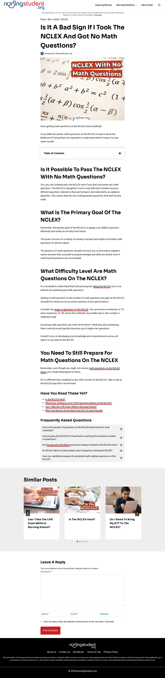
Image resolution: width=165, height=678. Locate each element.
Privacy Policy (111, 652)
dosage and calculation (58, 445)
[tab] (77, 541)
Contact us (64, 652)
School (56, 19)
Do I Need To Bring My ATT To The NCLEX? (122, 523)
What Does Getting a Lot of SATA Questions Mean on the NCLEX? (78, 403)
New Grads (147, 5)
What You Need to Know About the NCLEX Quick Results (74, 410)
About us (51, 652)
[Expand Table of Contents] (119, 153)
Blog (50, 19)
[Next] (137, 513)
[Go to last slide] (28, 513)
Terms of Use (94, 652)
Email (74, 614)
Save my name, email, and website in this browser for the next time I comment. (78, 621)
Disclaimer (78, 652)
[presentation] (41, 500)
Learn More (98, 15)
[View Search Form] (159, 5)
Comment (46, 571)
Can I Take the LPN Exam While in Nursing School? (71, 407)
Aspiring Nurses (103, 5)
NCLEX (64, 19)
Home (43, 19)
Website (104, 614)
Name (46, 614)
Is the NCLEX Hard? (55, 399)
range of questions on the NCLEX (71, 309)
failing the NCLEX (102, 286)
